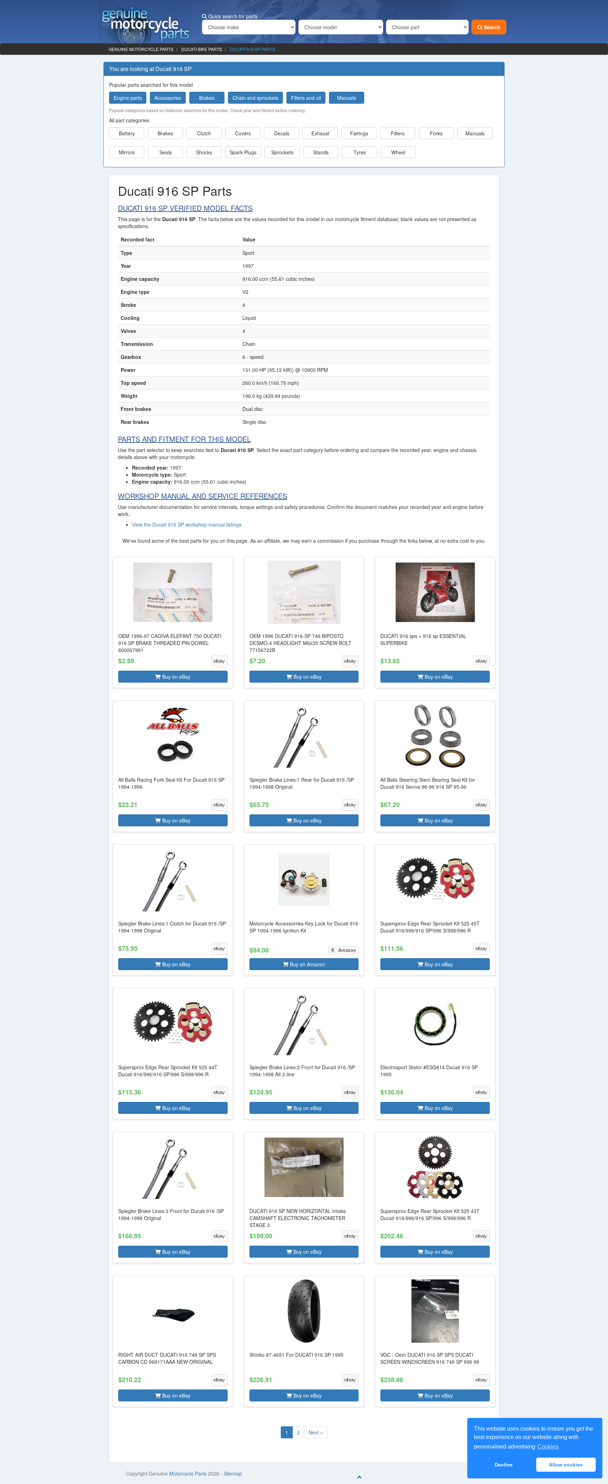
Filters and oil (306, 97)
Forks (436, 133)
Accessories (167, 97)
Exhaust (320, 133)
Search (491, 27)
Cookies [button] (548, 1447)
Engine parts (128, 97)
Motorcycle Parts (188, 1473)
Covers (243, 133)
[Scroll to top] (359, 1477)
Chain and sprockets (255, 97)
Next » (316, 1432)
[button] (173, 622)
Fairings (359, 133)
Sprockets (282, 152)
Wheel (398, 152)
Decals (281, 133)
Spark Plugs (243, 152)
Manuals (346, 97)
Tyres (360, 152)
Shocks (204, 152)
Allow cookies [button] (566, 1464)
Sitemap (233, 1473)
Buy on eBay (175, 676)
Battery (127, 133)
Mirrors (127, 152)
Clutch (204, 133)
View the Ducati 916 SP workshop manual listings (186, 524)
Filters (398, 133)
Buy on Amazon (307, 964)
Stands (321, 152)
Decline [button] (504, 1464)
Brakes (207, 97)
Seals (165, 152)
